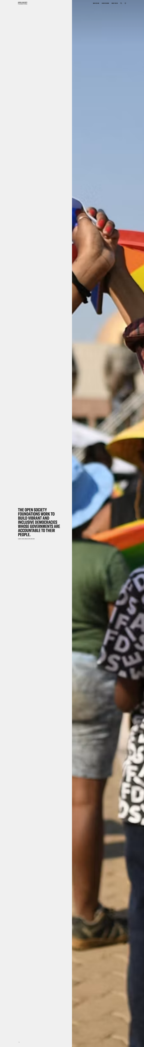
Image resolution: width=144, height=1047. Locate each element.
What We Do (115, 3)
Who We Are (96, 3)
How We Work (105, 3)
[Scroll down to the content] (19, 1042)
